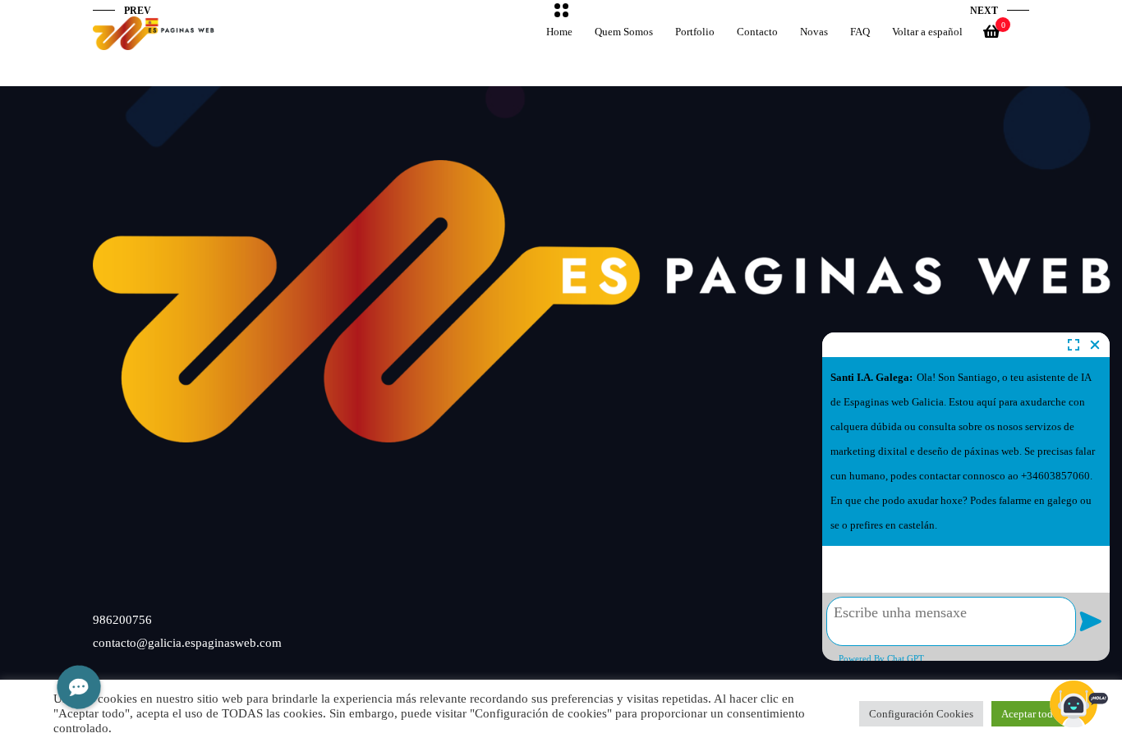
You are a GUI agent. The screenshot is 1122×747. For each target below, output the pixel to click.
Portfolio (695, 31)
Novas (814, 31)
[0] (991, 36)
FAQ (860, 31)
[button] (79, 686)
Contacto (757, 31)
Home (559, 31)
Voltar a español (927, 31)
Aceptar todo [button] (1030, 714)
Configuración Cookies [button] (921, 714)
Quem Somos (624, 31)
